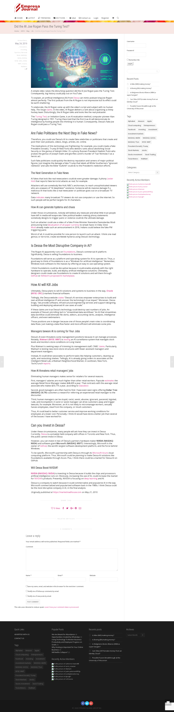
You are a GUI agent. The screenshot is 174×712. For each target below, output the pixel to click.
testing (67, 339)
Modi (33, 227)
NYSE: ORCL (19, 61)
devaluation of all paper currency (63, 224)
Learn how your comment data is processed (62, 607)
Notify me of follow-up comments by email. (43, 591)
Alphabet (131, 121)
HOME (19, 18)
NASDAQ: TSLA (133, 142)
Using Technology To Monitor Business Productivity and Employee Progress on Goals (67, 642)
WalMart (24, 66)
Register (105, 18)
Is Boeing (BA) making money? (141, 88)
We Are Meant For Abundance (63, 634)
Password (130, 50)
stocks (144, 150)
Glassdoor (84, 385)
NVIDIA (24, 58)
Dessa (76, 97)
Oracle (24, 64)
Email (60, 575)
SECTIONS (60, 18)
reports (46, 363)
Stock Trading (150, 154)
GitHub (34, 275)
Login (96, 18)
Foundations (69, 251)
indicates (40, 197)
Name (28, 575)
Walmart (44, 339)
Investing (24, 50)
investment (152, 129)
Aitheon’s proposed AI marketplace (57, 275)
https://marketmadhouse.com (67, 492)
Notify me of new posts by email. (39, 596)
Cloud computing (134, 125)
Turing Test (41, 116)
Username (130, 41)
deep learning (90, 478)
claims (49, 109)
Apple (149, 121)
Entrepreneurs (149, 125)
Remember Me (134, 60)
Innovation (23, 47)
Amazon (141, 121)
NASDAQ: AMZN (134, 138)
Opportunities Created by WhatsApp (66, 637)
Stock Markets (133, 150)
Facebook (132, 129)
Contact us (86, 18)
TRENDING (45, 18)
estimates (109, 380)
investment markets (135, 134)
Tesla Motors (133, 159)
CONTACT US (19, 638)
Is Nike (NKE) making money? (140, 84)
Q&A (73, 18)
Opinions (17, 52)
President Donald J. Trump (138, 146)
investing (141, 129)
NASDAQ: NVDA (46, 473)
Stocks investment (135, 154)
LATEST (31, 18)
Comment (29, 547)
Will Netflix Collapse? (60, 652)
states (61, 297)
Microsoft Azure (100, 452)
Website (93, 575)
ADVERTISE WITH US (22, 634)
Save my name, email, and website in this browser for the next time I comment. (56, 586)
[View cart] (113, 17)
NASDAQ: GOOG (149, 138)
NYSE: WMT (54, 339)
